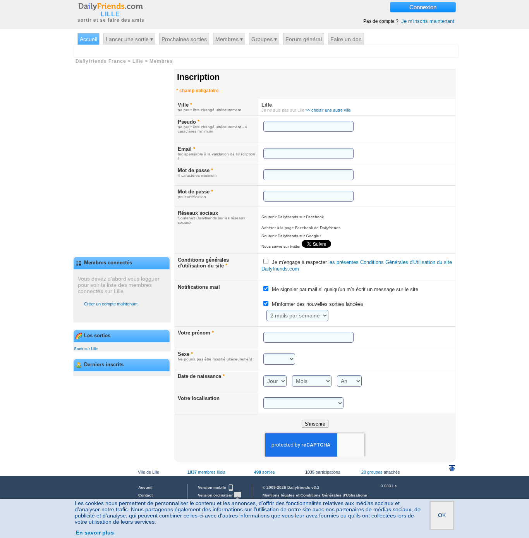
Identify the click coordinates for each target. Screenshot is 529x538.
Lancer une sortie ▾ (129, 39)
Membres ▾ (229, 39)
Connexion (422, 7)
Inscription (198, 77)
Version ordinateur (216, 495)
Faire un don (346, 39)
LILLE (110, 14)
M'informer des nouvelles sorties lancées (317, 304)
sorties (264, 472)
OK (442, 515)
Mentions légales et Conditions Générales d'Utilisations (315, 495)
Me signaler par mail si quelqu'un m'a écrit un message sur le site (345, 289)
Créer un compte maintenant (110, 304)
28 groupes (372, 472)
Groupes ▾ (264, 39)
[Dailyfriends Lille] (110, 6)
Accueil (88, 39)
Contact (145, 495)
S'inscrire (315, 424)
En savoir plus (95, 532)
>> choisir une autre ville (328, 110)
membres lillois (206, 472)
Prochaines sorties (184, 39)
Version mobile (212, 487)
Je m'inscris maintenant (427, 21)
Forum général (303, 39)
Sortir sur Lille (86, 349)
